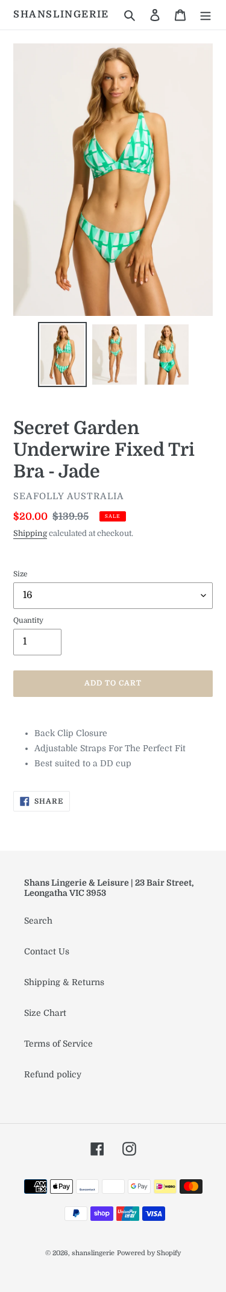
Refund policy (52, 1074)
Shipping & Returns (64, 982)
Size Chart (45, 1013)
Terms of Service (58, 1043)
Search (38, 920)
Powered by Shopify (149, 1253)
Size (20, 574)
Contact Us (46, 951)
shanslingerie (61, 14)
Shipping (30, 533)
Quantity (28, 620)
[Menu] (205, 14)
